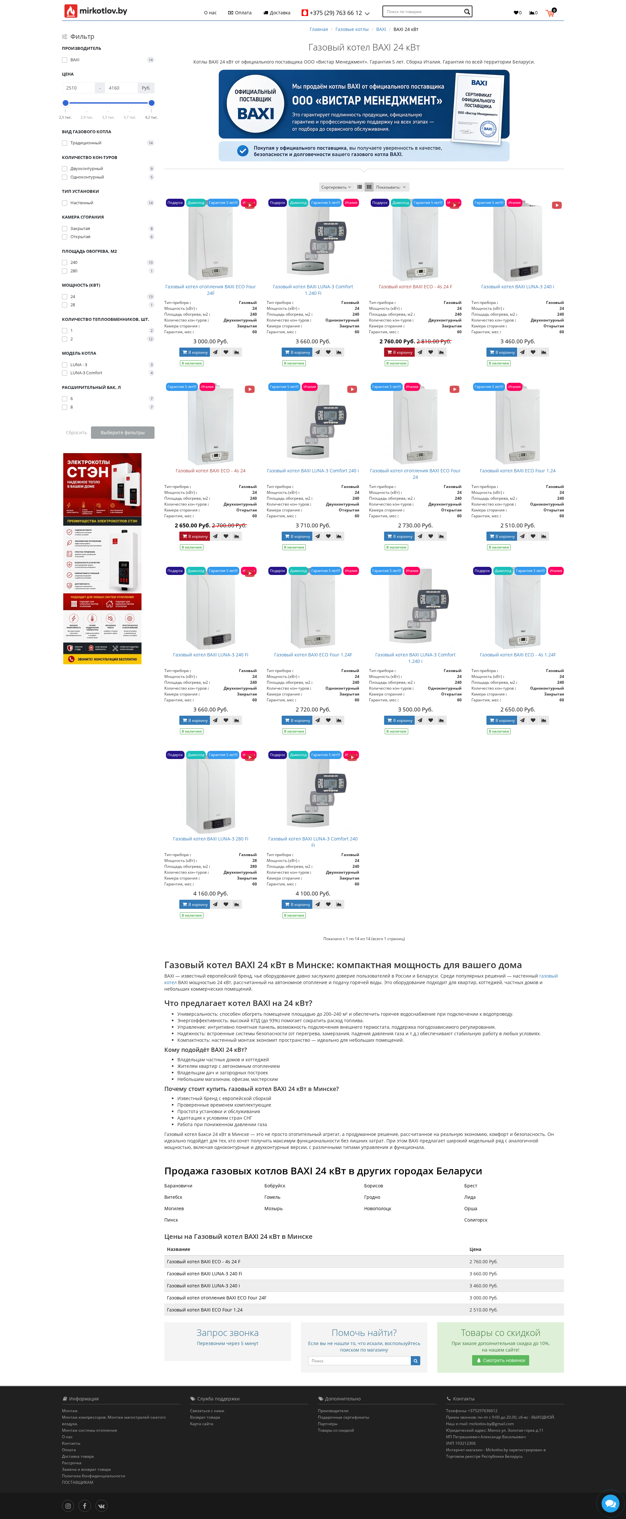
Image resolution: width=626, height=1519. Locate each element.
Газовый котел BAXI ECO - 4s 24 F (415, 286)
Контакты (71, 1443)
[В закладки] (226, 352)
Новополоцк (377, 1208)
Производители (333, 1410)
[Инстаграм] (69, 1505)
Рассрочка (72, 1463)
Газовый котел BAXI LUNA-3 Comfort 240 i (313, 470)
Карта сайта (201, 1423)
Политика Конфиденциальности (93, 1476)
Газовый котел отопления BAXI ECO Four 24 (415, 473)
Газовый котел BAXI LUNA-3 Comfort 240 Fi (313, 842)
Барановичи (178, 1185)
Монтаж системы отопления (89, 1430)
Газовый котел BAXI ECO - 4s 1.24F (518, 655)
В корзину (197, 352)
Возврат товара (205, 1417)
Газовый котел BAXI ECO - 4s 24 (211, 470)
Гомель (272, 1197)
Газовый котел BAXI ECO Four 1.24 (518, 470)
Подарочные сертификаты (343, 1417)
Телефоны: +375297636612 (472, 1410)
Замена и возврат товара (86, 1469)
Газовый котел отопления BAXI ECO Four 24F (210, 289)
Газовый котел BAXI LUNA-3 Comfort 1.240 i (415, 658)
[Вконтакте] (103, 1505)
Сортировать (334, 187)
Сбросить (76, 432)
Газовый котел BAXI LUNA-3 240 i (517, 286)
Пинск (171, 1220)
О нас (210, 12)
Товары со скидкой (336, 1430)
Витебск (173, 1197)
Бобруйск (274, 1185)
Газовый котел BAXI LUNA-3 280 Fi (210, 839)
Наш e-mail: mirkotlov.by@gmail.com (480, 1423)
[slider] (65, 103)
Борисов (373, 1185)
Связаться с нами (207, 1410)
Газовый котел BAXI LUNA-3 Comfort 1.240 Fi (313, 289)
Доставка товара (78, 1456)
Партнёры (327, 1423)
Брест (470, 1185)
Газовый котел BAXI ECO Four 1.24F (313, 655)
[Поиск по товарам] (468, 11)
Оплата (243, 12)
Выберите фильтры (123, 432)
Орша (470, 1208)
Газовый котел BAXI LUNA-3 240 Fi (210, 655)
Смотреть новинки (503, 1360)
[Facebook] (86, 1505)
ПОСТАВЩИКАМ (77, 1482)
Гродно (372, 1197)
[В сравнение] (236, 352)
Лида (470, 1197)
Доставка (280, 12)
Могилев (174, 1208)
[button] (551, 12)
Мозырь (273, 1208)
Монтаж (70, 1410)
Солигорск (475, 1220)
